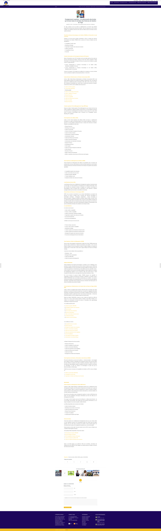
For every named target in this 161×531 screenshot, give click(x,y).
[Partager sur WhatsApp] (80, 462)
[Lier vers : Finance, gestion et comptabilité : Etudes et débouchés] (83, 473)
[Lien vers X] (4, 0)
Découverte (152, 0)
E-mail (75, 491)
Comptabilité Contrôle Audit (70, 374)
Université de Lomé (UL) (124, 2)
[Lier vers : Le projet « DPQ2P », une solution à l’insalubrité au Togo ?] (71, 473)
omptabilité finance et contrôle (71, 323)
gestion (81, 457)
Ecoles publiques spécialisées (153, 2)
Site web (75, 494)
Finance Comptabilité (69, 96)
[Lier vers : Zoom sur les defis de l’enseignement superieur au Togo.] (90, 473)
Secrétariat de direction (69, 315)
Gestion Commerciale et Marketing (71, 372)
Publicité (140, 0)
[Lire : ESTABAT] (96, 517)
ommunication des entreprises (71, 310)
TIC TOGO (66, 529)
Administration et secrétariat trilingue (71, 337)
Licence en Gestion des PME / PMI (71, 437)
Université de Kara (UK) (133, 2)
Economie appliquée (69, 333)
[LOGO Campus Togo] (6, 3)
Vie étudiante (143, 0)
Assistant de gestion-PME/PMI (70, 305)
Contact (157, 0)
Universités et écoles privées (142, 2)
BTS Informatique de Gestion (70, 434)
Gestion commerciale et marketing (71, 328)
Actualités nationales (83, 24)
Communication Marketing (70, 88)
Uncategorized (84, 523)
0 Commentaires (75, 24)
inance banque (68, 309)
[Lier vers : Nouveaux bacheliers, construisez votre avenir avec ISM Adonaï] (96, 473)
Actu (154, 0)
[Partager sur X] (74, 462)
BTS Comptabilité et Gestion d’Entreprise (72, 436)
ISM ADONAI (85, 457)
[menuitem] (136, 0)
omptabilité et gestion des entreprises (72, 307)
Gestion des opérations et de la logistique (72, 332)
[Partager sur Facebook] (67, 462)
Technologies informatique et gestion (71, 335)
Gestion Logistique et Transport (71, 93)
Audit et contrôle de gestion (70, 86)
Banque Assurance (68, 95)
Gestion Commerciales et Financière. (72, 91)
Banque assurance (68, 325)
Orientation (111, 2)
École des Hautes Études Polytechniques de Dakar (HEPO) (101, 520)
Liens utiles (84, 522)
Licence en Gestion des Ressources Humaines (73, 439)
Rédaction (93, 24)
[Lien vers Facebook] (3, 0)
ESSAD (79, 457)
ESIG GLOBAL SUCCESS (101, 524)
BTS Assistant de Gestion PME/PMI (71, 432)
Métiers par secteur (148, 0)
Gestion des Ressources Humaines (71, 98)
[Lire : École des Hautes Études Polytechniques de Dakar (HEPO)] (96, 520)
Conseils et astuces (85, 519)
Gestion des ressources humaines (71, 330)
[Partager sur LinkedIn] (87, 462)
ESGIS (76, 457)
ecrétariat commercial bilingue (71, 317)
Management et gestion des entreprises (72, 327)
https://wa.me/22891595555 (73, 520)
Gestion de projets (68, 99)
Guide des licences (116, 2)
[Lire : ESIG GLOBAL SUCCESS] (96, 524)
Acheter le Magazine (136, 0)
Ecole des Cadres (71, 457)
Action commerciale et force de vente (72, 314)
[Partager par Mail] (93, 462)
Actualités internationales (86, 516)
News (56, 6)
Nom (74, 488)
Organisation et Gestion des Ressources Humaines (74, 376)
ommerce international (70, 312)
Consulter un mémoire (85, 520)
